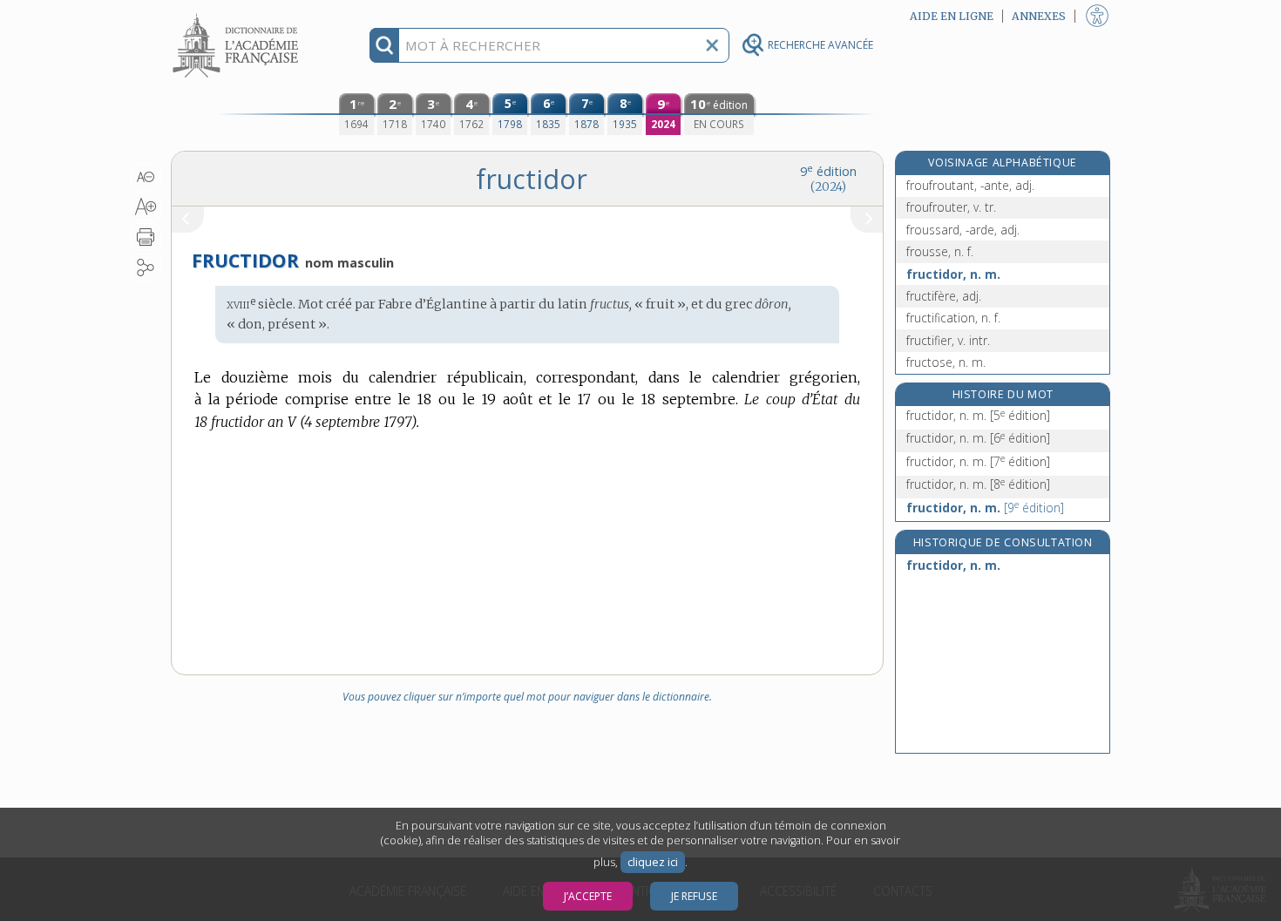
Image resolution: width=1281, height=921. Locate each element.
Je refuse (694, 896)
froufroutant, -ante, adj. (970, 185)
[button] (146, 177)
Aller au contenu (238, 15)
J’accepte (588, 896)
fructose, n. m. (946, 362)
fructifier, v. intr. (948, 340)
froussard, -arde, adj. (963, 229)
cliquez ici (652, 862)
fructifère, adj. (943, 296)
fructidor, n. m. (953, 274)
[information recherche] (384, 45)
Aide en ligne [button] (951, 16)
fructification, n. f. (953, 317)
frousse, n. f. (939, 251)
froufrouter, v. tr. (951, 207)
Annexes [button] (1039, 16)
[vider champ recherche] (712, 45)
